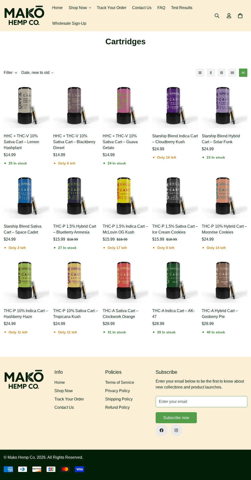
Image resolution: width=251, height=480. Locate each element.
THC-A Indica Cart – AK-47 (173, 314)
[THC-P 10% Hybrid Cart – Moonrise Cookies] (224, 196)
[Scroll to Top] (241, 453)
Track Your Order (111, 8)
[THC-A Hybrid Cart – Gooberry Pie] (224, 280)
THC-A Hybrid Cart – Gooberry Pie (220, 314)
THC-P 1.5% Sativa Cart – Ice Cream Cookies (175, 229)
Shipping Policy (119, 399)
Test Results (181, 8)
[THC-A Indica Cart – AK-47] (175, 280)
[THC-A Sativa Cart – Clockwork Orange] (125, 280)
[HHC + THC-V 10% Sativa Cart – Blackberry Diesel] (76, 105)
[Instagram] (176, 430)
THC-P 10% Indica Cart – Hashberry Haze (26, 314)
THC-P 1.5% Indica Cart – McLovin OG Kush (125, 229)
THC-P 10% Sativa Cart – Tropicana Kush (75, 314)
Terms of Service (119, 382)
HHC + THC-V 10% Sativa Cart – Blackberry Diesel (74, 142)
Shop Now (78, 8)
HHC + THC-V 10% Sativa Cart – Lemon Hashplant (21, 142)
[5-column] (243, 73)
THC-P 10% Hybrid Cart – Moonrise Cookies (224, 229)
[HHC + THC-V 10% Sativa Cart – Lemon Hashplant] (26, 105)
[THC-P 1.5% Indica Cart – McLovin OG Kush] (125, 196)
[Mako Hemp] (24, 15)
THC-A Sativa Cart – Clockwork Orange (120, 314)
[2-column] (211, 73)
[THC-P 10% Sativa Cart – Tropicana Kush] (76, 280)
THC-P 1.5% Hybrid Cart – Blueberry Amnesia (74, 229)
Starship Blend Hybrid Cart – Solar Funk (221, 139)
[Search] (217, 15)
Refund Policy (117, 407)
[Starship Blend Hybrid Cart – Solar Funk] (224, 105)
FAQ (161, 8)
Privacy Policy (117, 391)
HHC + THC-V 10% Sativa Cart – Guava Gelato (120, 142)
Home (57, 8)
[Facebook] (161, 430)
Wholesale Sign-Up (69, 23)
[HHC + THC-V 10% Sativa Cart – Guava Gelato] (125, 105)
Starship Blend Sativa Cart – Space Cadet (22, 229)
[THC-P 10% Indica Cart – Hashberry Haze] (26, 280)
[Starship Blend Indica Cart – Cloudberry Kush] (175, 105)
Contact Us (141, 8)
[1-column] (200, 73)
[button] (240, 15)
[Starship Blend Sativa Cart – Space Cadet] (26, 196)
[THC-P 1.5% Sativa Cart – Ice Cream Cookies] (175, 196)
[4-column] (232, 73)
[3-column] (221, 73)
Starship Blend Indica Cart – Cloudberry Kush (175, 139)
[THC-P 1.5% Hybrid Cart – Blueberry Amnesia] (76, 196)
